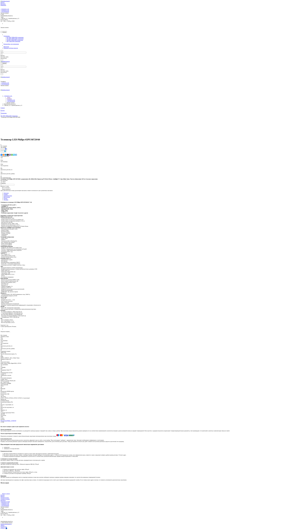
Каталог (3, 495)
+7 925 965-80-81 (5, 11)
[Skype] (14, 155)
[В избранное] (4, 149)
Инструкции (7, 197)
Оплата (5, 198)
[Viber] (10, 155)
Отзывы (6, 194)
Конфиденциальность (6, 524)
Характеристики (8, 195)
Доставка (6, 199)
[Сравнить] (3, 151)
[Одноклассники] (3, 155)
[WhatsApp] (12, 155)
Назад (8, 97)
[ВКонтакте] (1, 155)
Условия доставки (5, 499)
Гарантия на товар (5, 501)
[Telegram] (16, 155)
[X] (8, 155)
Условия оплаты (5, 497)
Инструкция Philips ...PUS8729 (8, 420)
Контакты (3, 500)
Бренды (2, 496)
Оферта (2, 525)
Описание (6, 193)
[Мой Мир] (6, 155)
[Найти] (2, 60)
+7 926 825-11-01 (5, 9)
